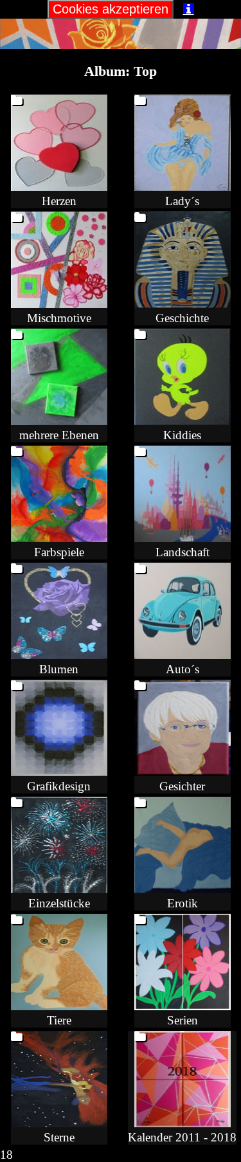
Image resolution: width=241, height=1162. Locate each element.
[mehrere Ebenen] (59, 421)
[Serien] (182, 1006)
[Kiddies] (182, 421)
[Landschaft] (182, 538)
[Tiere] (59, 1006)
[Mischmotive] (59, 304)
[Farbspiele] (59, 538)
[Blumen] (59, 655)
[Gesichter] (182, 772)
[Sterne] (59, 1123)
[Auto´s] (182, 655)
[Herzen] (59, 187)
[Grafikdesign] (59, 772)
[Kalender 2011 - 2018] (182, 1123)
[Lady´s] (182, 187)
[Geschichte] (182, 304)
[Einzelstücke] (59, 889)
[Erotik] (182, 889)
